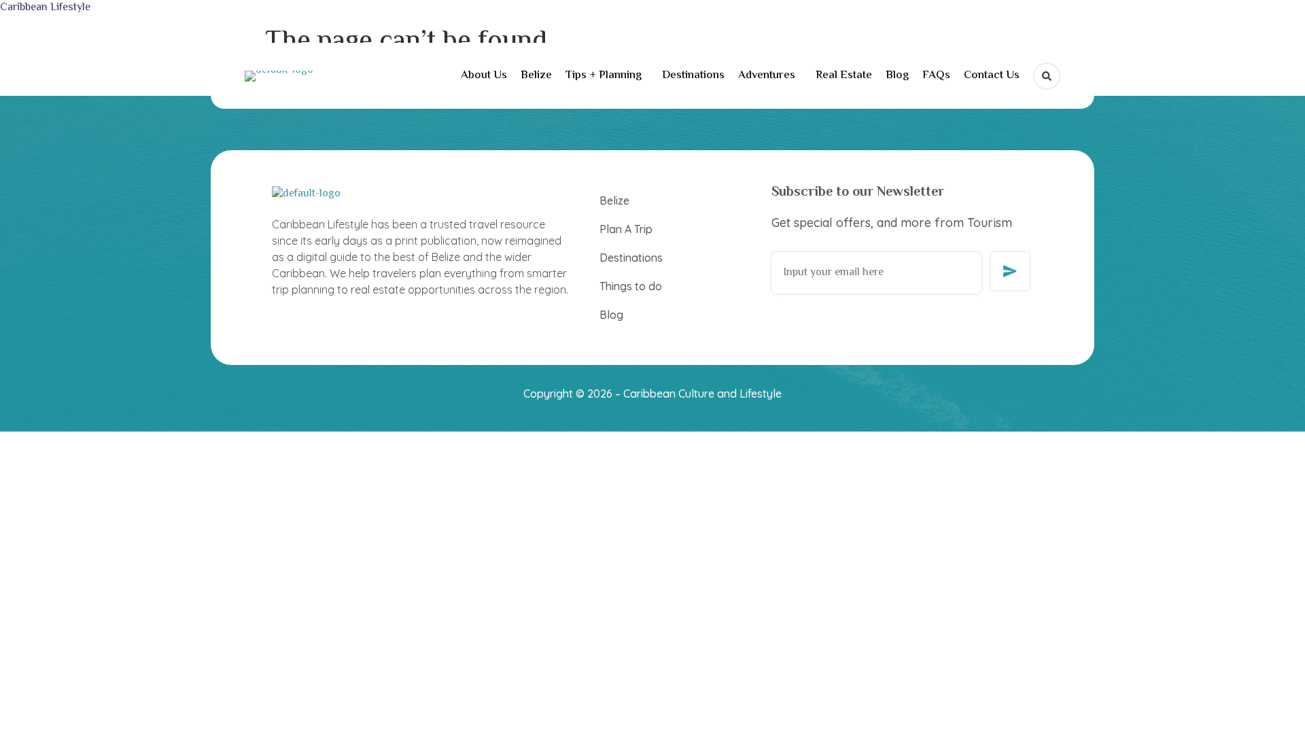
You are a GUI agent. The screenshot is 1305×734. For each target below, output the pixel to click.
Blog (897, 75)
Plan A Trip (625, 229)
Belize (536, 75)
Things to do (630, 286)
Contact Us (992, 75)
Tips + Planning (604, 75)
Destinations (693, 75)
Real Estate (844, 75)
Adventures (766, 75)
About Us (484, 75)
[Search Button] (1046, 76)
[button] (607, 75)
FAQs (936, 75)
